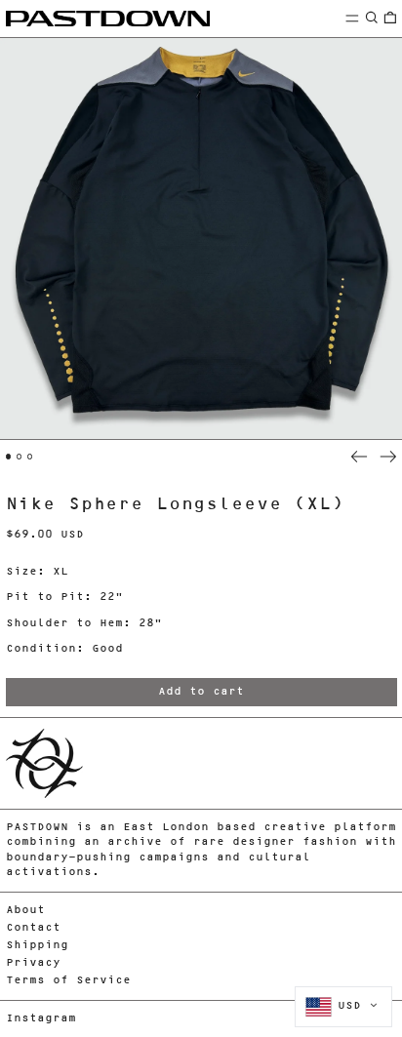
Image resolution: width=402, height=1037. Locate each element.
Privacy (33, 963)
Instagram (41, 1019)
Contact (33, 928)
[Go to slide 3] (30, 456)
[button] (372, 18)
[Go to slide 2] (19, 456)
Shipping (37, 945)
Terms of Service (68, 981)
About (25, 910)
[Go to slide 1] (9, 456)
